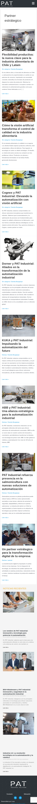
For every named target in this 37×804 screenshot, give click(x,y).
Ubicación (27, 794)
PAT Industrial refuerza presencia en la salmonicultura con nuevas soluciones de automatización (17, 481)
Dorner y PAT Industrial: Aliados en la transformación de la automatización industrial (18, 270)
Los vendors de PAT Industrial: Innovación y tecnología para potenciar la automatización (15, 633)
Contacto (10, 794)
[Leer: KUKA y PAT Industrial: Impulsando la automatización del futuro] (18, 325)
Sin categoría (6, 69)
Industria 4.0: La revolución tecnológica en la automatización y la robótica (18, 755)
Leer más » (5, 93)
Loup (24, 801)
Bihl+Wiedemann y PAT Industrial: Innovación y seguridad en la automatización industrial (17, 692)
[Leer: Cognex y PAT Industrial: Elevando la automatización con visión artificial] (18, 180)
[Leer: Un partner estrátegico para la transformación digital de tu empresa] (18, 534)
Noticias (4, 355)
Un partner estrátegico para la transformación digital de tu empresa (17, 553)
